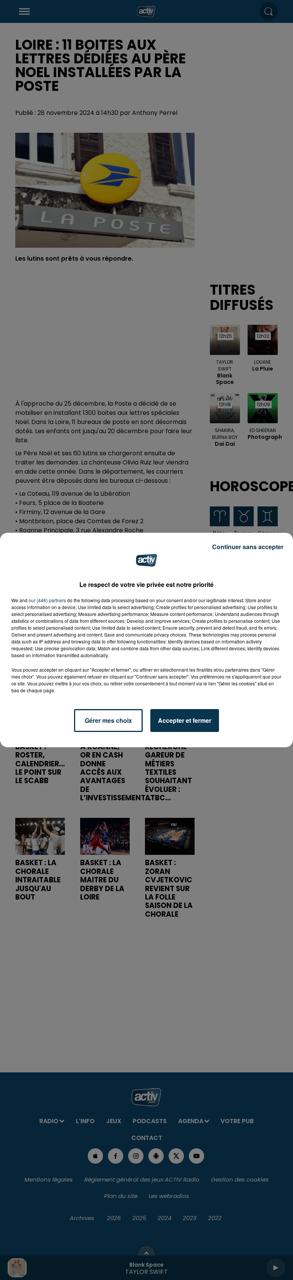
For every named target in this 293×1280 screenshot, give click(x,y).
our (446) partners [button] (47, 600)
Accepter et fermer (184, 720)
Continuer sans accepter (247, 546)
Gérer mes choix (108, 720)
